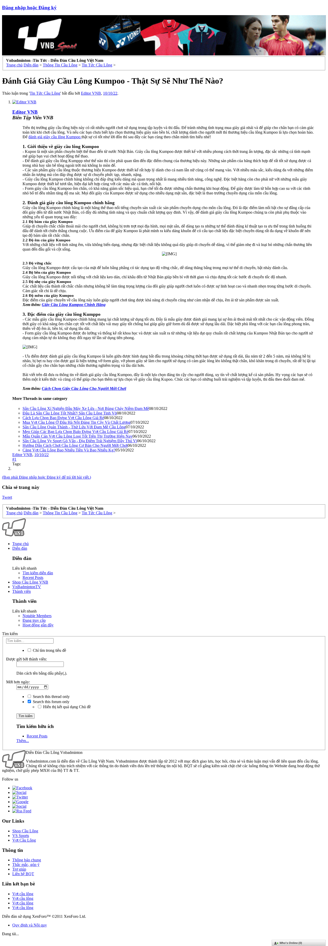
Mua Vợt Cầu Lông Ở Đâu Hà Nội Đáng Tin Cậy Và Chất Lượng (76, 422)
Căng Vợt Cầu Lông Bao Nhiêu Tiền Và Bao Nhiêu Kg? (69, 450)
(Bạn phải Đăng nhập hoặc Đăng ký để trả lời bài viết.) (46, 477)
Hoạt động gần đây (38, 625)
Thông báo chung (26, 860)
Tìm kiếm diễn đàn (38, 573)
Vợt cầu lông (22, 894)
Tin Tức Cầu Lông (45, 93)
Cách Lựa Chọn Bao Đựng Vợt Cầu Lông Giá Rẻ (63, 418)
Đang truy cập (34, 620)
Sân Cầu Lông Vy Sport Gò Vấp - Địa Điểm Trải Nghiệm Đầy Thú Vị (80, 441)
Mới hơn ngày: (18, 682)
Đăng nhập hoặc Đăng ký (29, 7)
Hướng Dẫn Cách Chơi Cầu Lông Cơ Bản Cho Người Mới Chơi (75, 445)
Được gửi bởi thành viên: (26, 659)
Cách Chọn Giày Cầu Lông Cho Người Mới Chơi (84, 388)
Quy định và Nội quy (29, 925)
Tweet (7, 497)
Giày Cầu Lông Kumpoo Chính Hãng (74, 304)
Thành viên (21, 591)
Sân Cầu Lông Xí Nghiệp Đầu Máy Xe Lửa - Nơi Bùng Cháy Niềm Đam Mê (86, 408)
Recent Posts (33, 577)
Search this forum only (50, 701)
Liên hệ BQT (23, 874)
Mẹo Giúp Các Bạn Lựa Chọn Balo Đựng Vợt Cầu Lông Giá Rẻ (75, 431)
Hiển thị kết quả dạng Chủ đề (66, 707)
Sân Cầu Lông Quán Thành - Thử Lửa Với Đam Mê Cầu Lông (74, 427)
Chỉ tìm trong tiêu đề (49, 650)
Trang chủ (20, 543)
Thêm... (22, 740)
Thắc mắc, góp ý (25, 864)
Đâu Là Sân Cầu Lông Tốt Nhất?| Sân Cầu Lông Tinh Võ (70, 413)
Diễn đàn (19, 548)
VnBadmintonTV (26, 587)
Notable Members (37, 616)
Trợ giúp (19, 869)
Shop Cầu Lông (25, 831)
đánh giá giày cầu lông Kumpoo (54, 137)
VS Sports (20, 835)
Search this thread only (51, 696)
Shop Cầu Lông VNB (30, 582)
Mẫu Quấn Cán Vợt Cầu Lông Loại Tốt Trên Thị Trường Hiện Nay (77, 436)
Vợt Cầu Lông (24, 840)
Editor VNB (91, 93)
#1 (14, 459)
